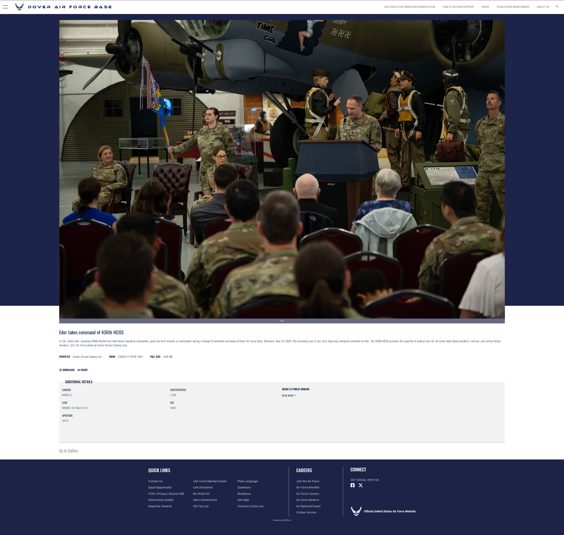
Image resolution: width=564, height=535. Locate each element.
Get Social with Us (364, 480)
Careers (304, 470)
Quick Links (159, 470)
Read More (288, 395)
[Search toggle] (557, 7)
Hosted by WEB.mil (282, 520)
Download (68, 370)
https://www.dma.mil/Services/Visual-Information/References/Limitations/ (375, 406)
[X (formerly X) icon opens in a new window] (361, 485)
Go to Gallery (68, 450)
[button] (5, 7)
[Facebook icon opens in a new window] (352, 485)
